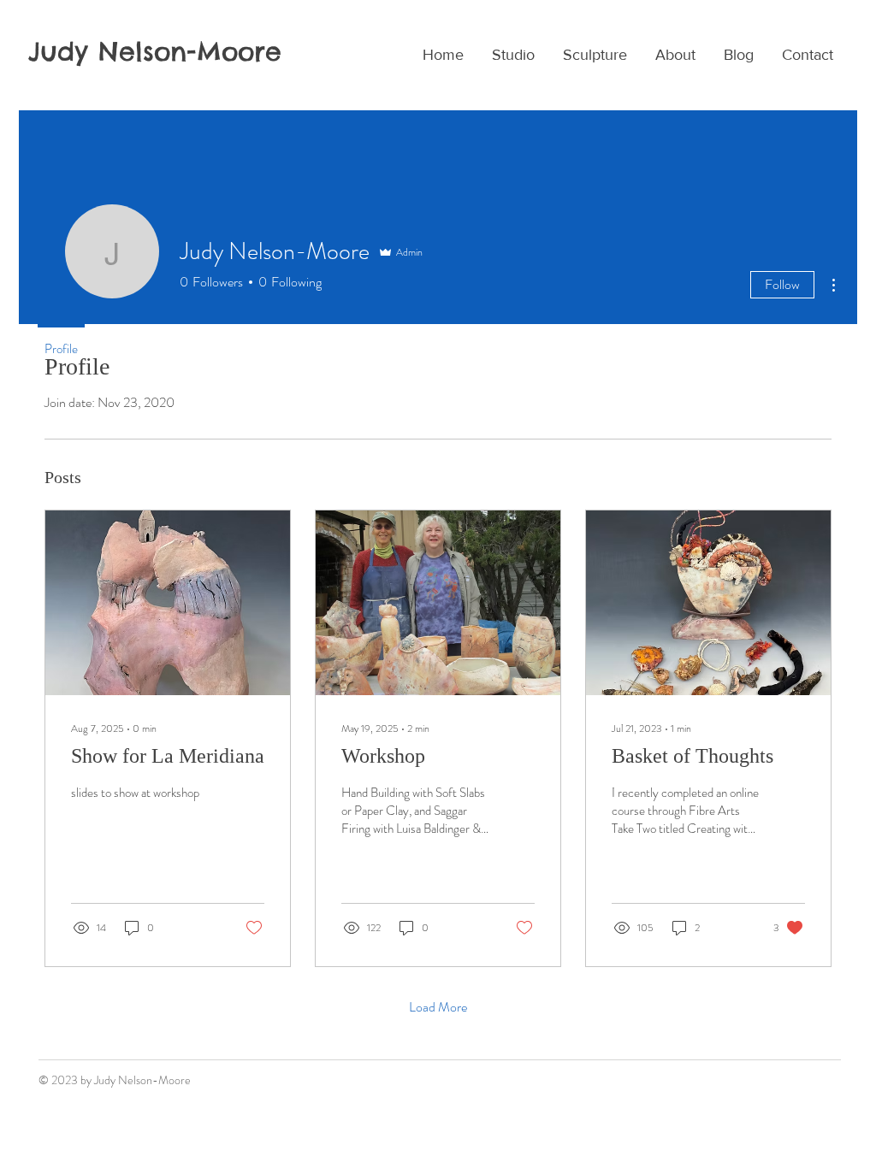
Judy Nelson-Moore (154, 51)
